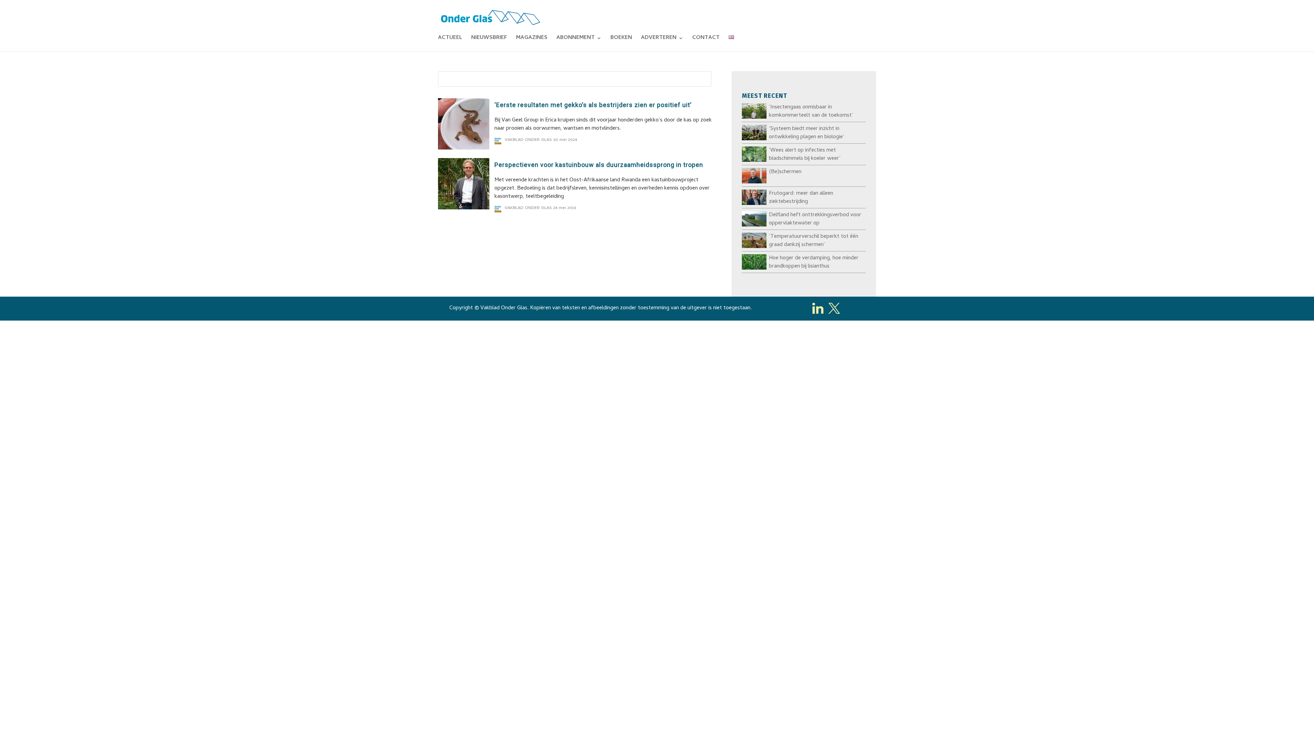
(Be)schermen (785, 172)
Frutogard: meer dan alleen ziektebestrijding (801, 197)
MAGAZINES (532, 39)
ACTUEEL (450, 39)
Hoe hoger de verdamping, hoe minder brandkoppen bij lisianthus (814, 262)
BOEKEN (621, 39)
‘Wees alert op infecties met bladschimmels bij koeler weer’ (804, 154)
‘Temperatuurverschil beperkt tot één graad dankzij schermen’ (813, 240)
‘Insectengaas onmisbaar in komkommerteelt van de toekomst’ (811, 111)
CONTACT (706, 39)
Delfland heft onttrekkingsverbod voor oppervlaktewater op (815, 219)
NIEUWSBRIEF (489, 39)
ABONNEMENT (575, 39)
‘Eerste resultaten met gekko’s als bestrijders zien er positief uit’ (593, 104)
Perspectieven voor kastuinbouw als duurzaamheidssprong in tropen (598, 164)
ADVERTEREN (659, 39)
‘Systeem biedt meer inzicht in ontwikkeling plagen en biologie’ (806, 133)
